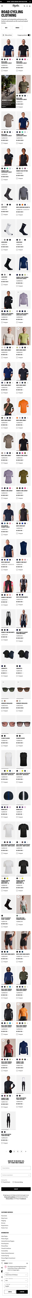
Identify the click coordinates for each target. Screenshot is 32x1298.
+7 (27, 523)
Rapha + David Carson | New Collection (17, 1)
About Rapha (4, 1236)
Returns (3, 1223)
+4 (27, 204)
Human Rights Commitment (8, 1258)
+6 (12, 59)
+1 (27, 132)
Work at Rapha (4, 1238)
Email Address (5, 1168)
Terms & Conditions (6, 1248)
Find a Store (4, 1215)
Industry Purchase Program (7, 1241)
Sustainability (4, 1250)
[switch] (24, 35)
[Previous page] (6, 1151)
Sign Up (16, 1189)
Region (7, 1272)
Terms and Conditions (9, 1197)
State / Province (9, 1278)
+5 (27, 453)
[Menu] (2, 6)
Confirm (22, 1291)
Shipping (3, 1220)
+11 (12, 347)
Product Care (4, 1228)
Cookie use (23, 1198)
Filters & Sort (8, 35)
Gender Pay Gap (5, 1255)
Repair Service (4, 1225)
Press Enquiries (5, 1243)
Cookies (3, 1260)
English (6, 1263)
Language (8, 1284)
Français (10, 1263)
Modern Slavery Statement (7, 1253)
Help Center (4, 1218)
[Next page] (25, 1151)
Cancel (10, 1291)
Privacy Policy (9, 1198)
